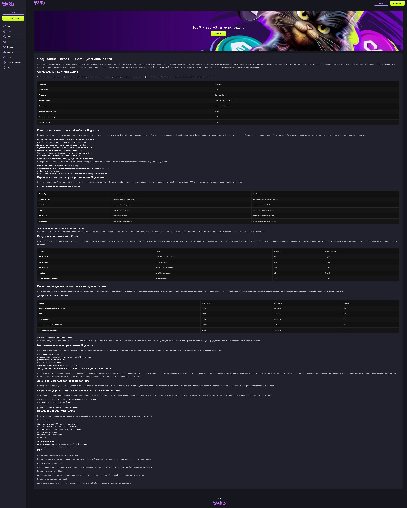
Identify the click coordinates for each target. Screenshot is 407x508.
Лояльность (11, 42)
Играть (218, 33)
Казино (9, 26)
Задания (10, 52)
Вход (13, 12)
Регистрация (13, 18)
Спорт (9, 31)
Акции (9, 57)
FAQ (8, 67)
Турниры (10, 47)
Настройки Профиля (14, 62)
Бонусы (9, 36)
